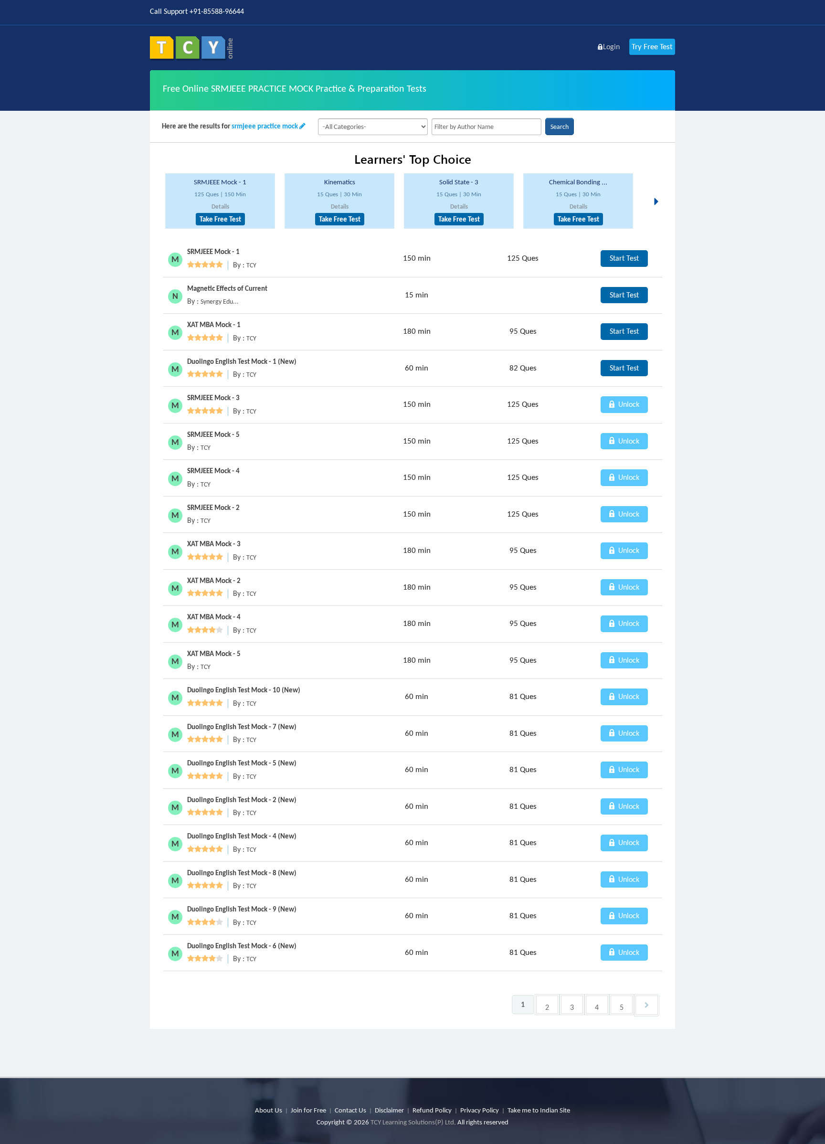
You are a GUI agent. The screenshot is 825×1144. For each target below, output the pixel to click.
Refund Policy (432, 1110)
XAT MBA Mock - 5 (214, 653)
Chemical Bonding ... (578, 182)
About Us (268, 1110)
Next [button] (659, 190)
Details (220, 206)
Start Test (624, 258)
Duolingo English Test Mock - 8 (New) (241, 873)
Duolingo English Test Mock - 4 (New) (241, 836)
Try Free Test (652, 47)
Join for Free (308, 1110)
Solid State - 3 (458, 182)
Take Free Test (220, 219)
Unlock (627, 404)
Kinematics (339, 182)
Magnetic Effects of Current (227, 288)
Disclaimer (389, 1110)
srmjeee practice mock (265, 126)
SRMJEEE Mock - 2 (213, 507)
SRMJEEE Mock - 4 (213, 470)
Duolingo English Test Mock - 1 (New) (241, 361)
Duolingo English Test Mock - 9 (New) (241, 909)
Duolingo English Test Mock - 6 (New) (241, 946)
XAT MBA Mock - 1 (214, 324)
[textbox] (486, 126)
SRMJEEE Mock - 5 (213, 434)
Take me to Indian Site (539, 1110)
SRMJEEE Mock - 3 (213, 397)
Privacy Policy (479, 1110)
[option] (220, 201)
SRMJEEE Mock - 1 (220, 182)
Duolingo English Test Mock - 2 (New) (241, 799)
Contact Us (350, 1110)
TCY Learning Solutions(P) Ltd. (413, 1122)
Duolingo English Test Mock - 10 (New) (243, 690)
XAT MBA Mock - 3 (214, 544)
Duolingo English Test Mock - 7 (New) (241, 726)
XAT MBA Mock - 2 (214, 580)
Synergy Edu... (220, 301)
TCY (251, 265)
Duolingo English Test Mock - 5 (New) (241, 763)
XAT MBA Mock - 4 (214, 617)
